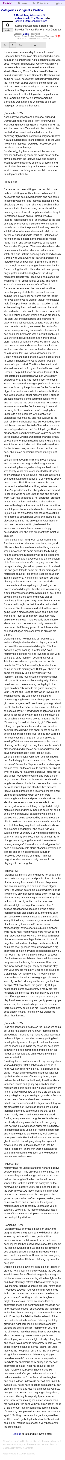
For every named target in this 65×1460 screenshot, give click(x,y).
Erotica (38, 10)
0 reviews (41, 21)
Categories (8, 10)
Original (24, 10)
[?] (59, 36)
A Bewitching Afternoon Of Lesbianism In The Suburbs (30, 16)
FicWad (7, 3)
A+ (20, 45)
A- (5, 45)
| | (42, 45)
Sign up (17, 1434)
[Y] (15, 38)
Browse (22, 3)
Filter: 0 (41, 3)
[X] (56, 36)
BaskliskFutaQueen (25, 21)
